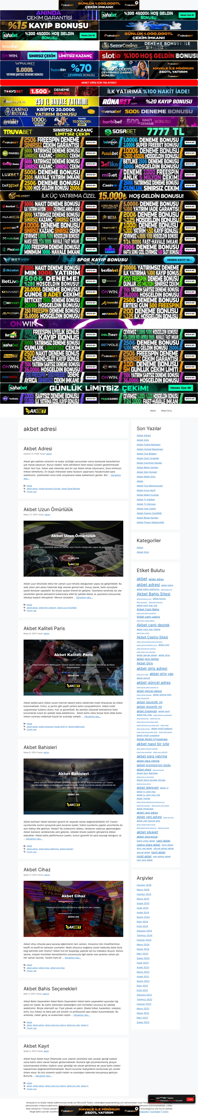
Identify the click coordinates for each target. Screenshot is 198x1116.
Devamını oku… (84, 597)
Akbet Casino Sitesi (152, 637)
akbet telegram (148, 787)
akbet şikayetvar (147, 836)
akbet (29, 1025)
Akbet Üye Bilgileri (147, 453)
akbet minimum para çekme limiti (148, 725)
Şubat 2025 (143, 903)
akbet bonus (159, 598)
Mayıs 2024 (143, 944)
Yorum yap (32, 491)
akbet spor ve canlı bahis (145, 777)
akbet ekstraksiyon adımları (146, 649)
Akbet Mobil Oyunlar (148, 495)
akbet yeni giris (168, 817)
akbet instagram (147, 711)
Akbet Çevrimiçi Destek (149, 463)
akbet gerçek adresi (147, 655)
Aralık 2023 (143, 967)
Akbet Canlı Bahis (148, 609)
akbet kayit (164, 711)
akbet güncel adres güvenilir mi (147, 687)
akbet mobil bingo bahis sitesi (147, 732)
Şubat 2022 (143, 1022)
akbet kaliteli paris (76, 726)
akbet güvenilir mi (149, 702)
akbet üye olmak (163, 828)
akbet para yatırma (152, 756)
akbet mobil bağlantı (161, 728)
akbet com (163, 644)
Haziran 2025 (144, 894)
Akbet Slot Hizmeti (147, 472)
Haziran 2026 (144, 885)
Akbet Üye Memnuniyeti (150, 485)
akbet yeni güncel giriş (148, 820)
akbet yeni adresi (149, 817)
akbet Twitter (143, 798)
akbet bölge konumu (156, 602)
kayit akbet (158, 852)
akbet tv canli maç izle (148, 795)
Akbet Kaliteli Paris (44, 628)
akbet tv (84, 1025)
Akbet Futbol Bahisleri (148, 444)
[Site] (49, 142)
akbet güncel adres (154, 682)
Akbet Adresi (38, 448)
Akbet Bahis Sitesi (153, 594)
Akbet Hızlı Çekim (146, 508)
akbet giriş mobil (142, 674)
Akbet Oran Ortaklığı (148, 458)
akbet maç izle (155, 718)
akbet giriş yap (161, 674)
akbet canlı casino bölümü (145, 621)
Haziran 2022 (144, 1004)
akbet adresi (32, 488)
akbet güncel (143, 678)
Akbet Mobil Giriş (146, 476)
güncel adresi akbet (163, 848)
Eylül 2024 (142, 926)
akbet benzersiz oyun (144, 599)
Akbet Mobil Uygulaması (152, 739)
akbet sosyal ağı (158, 770)
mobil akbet (144, 856)
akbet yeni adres (147, 812)
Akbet (153, 410)
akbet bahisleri (66, 849)
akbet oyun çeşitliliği (160, 752)
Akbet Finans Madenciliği (150, 522)
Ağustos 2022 (144, 995)
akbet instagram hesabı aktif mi (53, 726)
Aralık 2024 (143, 912)
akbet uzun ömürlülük (67, 608)
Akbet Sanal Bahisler (71, 488)
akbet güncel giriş (162, 694)
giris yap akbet (144, 848)
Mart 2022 (142, 1017)
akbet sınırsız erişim (144, 784)
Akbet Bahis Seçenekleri (50, 988)
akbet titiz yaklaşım (47, 608)
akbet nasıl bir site (153, 744)
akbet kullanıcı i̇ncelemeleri (162, 715)
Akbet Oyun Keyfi (146, 490)
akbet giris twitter (148, 659)
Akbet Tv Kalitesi (146, 499)
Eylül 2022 (142, 990)
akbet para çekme (148, 760)
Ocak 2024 (143, 963)
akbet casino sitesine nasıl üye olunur (149, 642)
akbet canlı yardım (143, 633)
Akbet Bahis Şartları (147, 467)
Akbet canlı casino (148, 616)
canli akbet (163, 840)
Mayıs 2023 (143, 972)
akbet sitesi (144, 769)
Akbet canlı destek (153, 625)
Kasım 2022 (143, 981)
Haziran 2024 (144, 940)
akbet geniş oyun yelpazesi (146, 652)
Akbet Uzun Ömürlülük (48, 509)
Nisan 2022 (143, 1013)
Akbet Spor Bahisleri (147, 773)
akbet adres (156, 579)
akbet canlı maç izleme (55, 1025)
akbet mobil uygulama (148, 735)
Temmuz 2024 (144, 935)
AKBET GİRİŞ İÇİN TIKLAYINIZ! (99, 82)
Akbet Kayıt (36, 1046)
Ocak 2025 (142, 908)
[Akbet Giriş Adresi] (36, 410)
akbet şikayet (147, 832)
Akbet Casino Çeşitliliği (149, 513)
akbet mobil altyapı (143, 729)
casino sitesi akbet (148, 844)
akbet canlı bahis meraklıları (146, 613)
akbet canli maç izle (147, 605)
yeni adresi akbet (162, 856)
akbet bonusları (142, 602)
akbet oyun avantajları (144, 752)
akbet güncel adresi (149, 691)
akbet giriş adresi (152, 668)
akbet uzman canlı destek (160, 806)
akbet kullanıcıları (143, 718)
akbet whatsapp (145, 808)
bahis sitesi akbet (146, 841)
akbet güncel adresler (144, 695)
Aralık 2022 (143, 976)
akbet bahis (167, 585)
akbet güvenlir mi (149, 707)
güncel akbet (143, 852)
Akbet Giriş (166, 410)
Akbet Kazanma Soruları (49, 488)
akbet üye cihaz (58, 968)
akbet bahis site (166, 589)
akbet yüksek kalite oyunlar (146, 825)
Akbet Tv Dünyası (146, 504)
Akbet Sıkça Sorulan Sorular (151, 780)
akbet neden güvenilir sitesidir (147, 749)
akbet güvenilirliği (143, 698)
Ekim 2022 (142, 985)
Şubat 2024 (143, 958)
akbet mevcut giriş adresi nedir (147, 722)
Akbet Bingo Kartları (147, 517)
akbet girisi (164, 655)
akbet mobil (165, 725)
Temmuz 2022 (144, 999)
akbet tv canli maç (146, 791)
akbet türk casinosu (143, 806)
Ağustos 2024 (144, 931)
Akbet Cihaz (37, 869)
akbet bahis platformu (49, 849)
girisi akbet (167, 845)
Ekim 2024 (142, 921)
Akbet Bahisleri (40, 747)
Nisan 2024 (143, 949)
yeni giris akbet (145, 860)
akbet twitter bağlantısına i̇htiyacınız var (150, 802)
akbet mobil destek (165, 732)
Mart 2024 (142, 953)
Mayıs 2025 (143, 899)
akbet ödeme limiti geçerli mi (147, 828)
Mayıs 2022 (143, 1008)
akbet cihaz (44, 968)
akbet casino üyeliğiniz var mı (147, 645)
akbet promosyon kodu (154, 765)
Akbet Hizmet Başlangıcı (150, 449)
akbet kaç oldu (73, 1025)
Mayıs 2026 (143, 889)
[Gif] (99, 196)
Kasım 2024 (143, 917)
